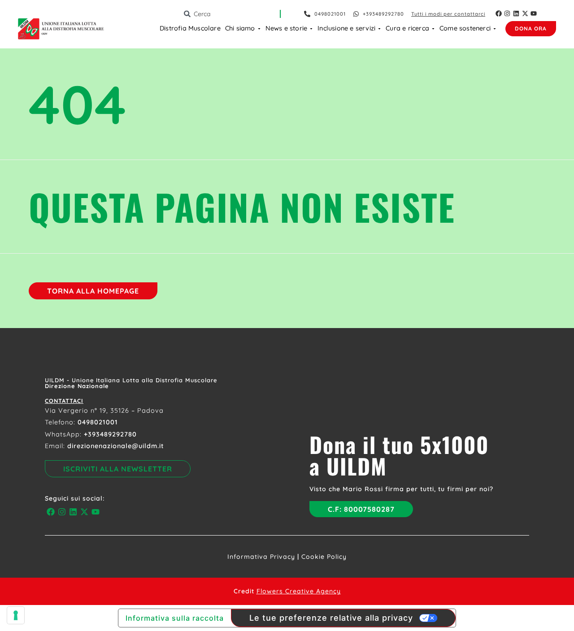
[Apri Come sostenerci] (494, 29)
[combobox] (231, 14)
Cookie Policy (324, 557)
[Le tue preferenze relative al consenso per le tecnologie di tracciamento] (15, 615)
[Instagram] (507, 13)
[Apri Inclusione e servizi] (379, 29)
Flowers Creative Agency (299, 591)
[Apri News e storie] (311, 29)
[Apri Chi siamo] (259, 29)
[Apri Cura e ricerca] (433, 29)
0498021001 (98, 422)
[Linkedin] (516, 13)
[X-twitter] (525, 13)
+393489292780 (110, 434)
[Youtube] (533, 13)
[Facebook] (498, 13)
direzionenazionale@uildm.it (115, 446)
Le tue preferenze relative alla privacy (331, 617)
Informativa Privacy (261, 557)
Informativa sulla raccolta (175, 618)
